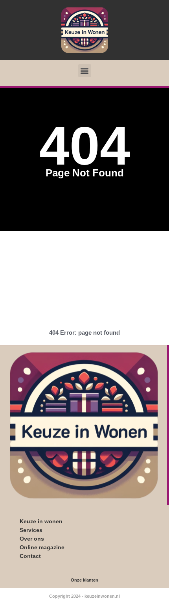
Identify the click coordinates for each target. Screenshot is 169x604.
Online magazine (42, 547)
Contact (30, 556)
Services (31, 530)
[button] (84, 70)
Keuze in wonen (41, 521)
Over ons (32, 538)
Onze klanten (84, 580)
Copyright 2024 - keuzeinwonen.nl (84, 596)
